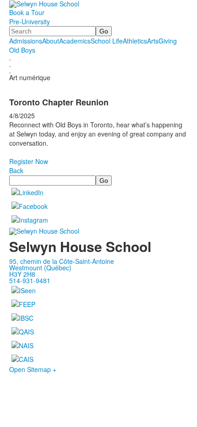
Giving (168, 40)
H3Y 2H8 (22, 274)
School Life (107, 40)
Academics (75, 40)
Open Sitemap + (32, 369)
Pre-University (29, 21)
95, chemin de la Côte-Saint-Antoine (61, 261)
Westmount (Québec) (40, 267)
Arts (153, 40)
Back (16, 170)
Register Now (28, 161)
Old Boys (22, 50)
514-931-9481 (29, 280)
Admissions (25, 40)
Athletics (135, 40)
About (50, 40)
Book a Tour (26, 12)
